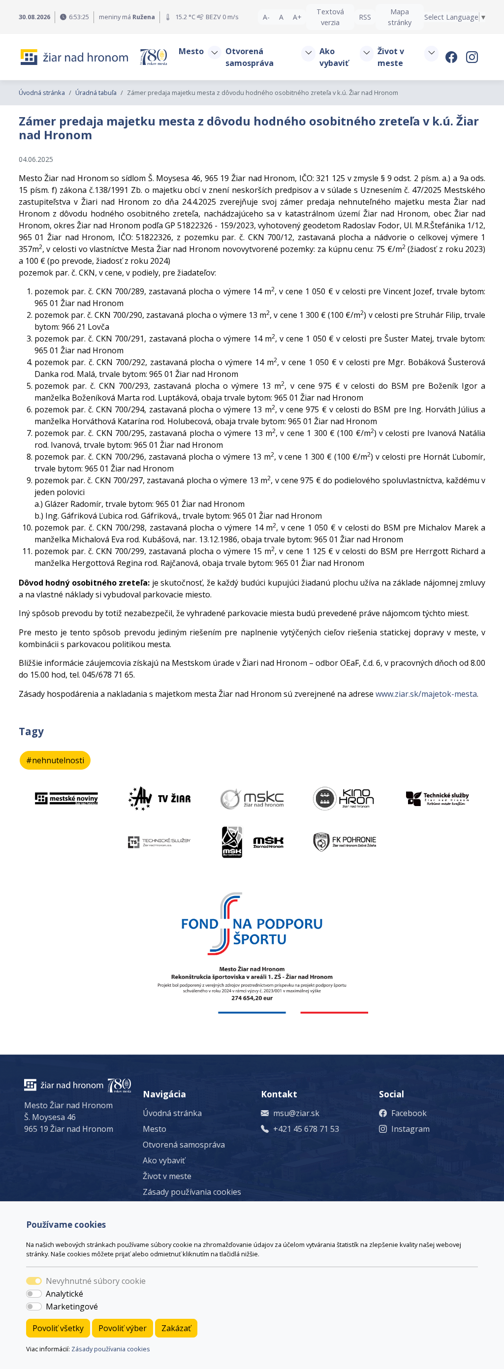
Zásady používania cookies (110, 1348)
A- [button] (266, 17)
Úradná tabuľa (96, 92)
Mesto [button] (191, 51)
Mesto (154, 1128)
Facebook (409, 1113)
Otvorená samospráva (184, 1144)
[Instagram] (473, 57)
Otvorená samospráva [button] (249, 57)
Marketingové (72, 1306)
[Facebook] (452, 57)
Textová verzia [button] (330, 17)
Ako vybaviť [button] (333, 57)
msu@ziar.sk (296, 1113)
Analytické (64, 1293)
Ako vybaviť (164, 1160)
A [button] (281, 17)
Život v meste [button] (391, 57)
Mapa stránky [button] (399, 17)
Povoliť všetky (58, 1328)
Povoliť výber (122, 1328)
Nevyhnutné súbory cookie (96, 1281)
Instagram (410, 1128)
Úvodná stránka (42, 92)
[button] (214, 52)
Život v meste (167, 1176)
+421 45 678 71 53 (306, 1128)
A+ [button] (297, 17)
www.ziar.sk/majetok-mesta (426, 693)
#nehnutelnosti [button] (55, 760)
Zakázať (176, 1328)
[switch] (34, 1294)
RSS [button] (365, 17)
